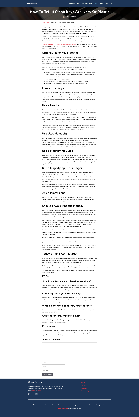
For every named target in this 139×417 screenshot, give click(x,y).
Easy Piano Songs (74, 3)
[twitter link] (33, 394)
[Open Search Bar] (111, 3)
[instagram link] (29, 394)
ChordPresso (31, 3)
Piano (101, 3)
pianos (33, 390)
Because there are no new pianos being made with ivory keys (59, 44)
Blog (95, 3)
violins (39, 390)
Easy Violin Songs (87, 3)
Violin (106, 3)
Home (43, 22)
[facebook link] (36, 394)
